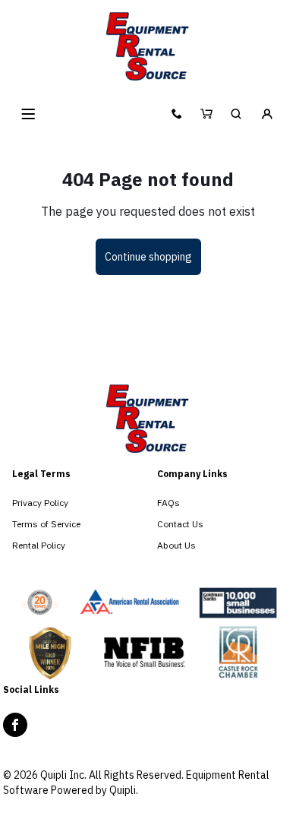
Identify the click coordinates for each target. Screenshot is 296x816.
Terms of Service (46, 524)
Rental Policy (38, 545)
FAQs (168, 502)
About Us (176, 545)
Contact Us (180, 524)
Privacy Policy (40, 502)
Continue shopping (148, 257)
